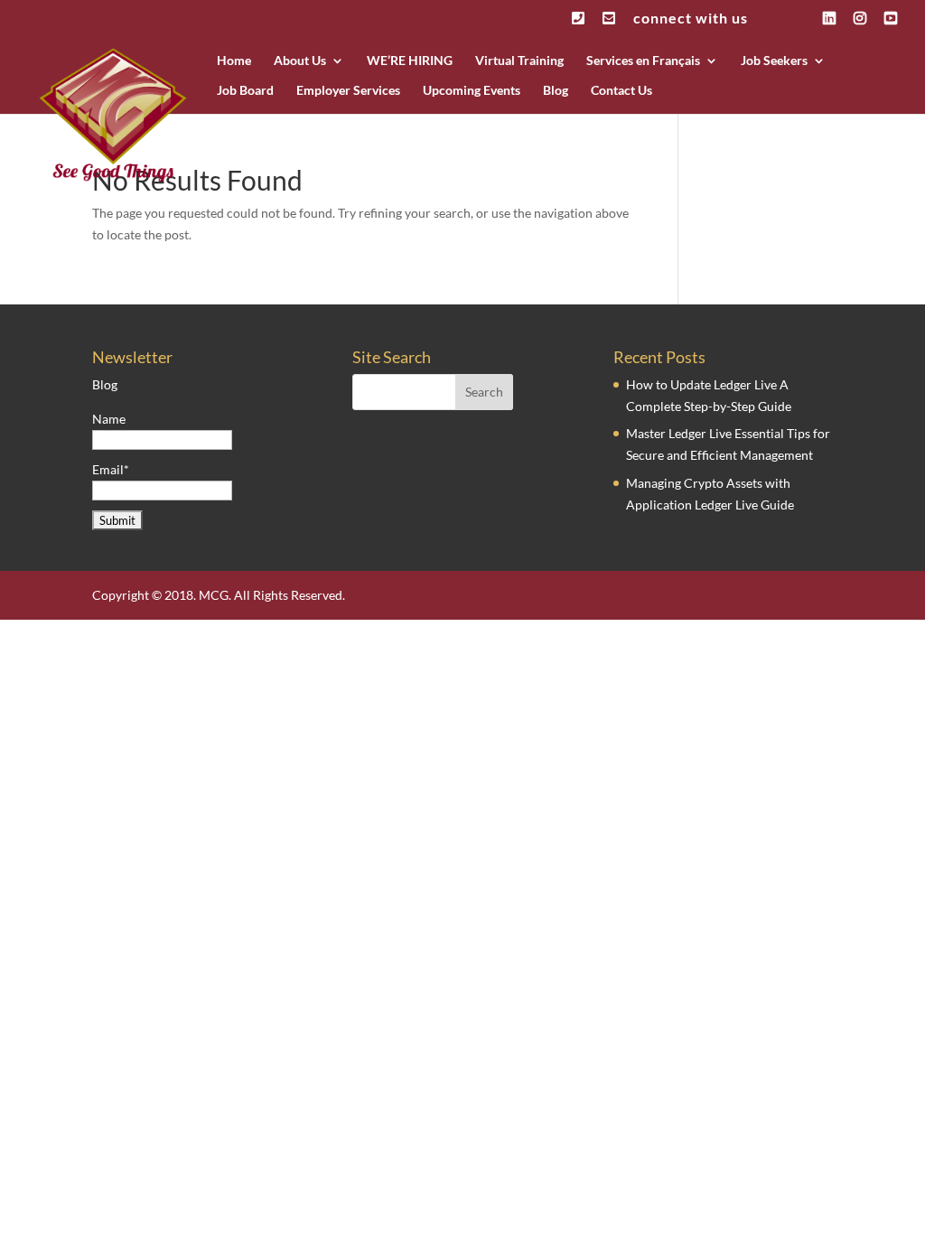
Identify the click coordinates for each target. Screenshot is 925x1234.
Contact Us (621, 91)
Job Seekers (774, 61)
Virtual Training (519, 61)
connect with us (690, 18)
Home (234, 61)
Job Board (245, 91)
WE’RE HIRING (410, 61)
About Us (300, 61)
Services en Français (643, 61)
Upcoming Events (471, 91)
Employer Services (348, 91)
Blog (555, 91)
